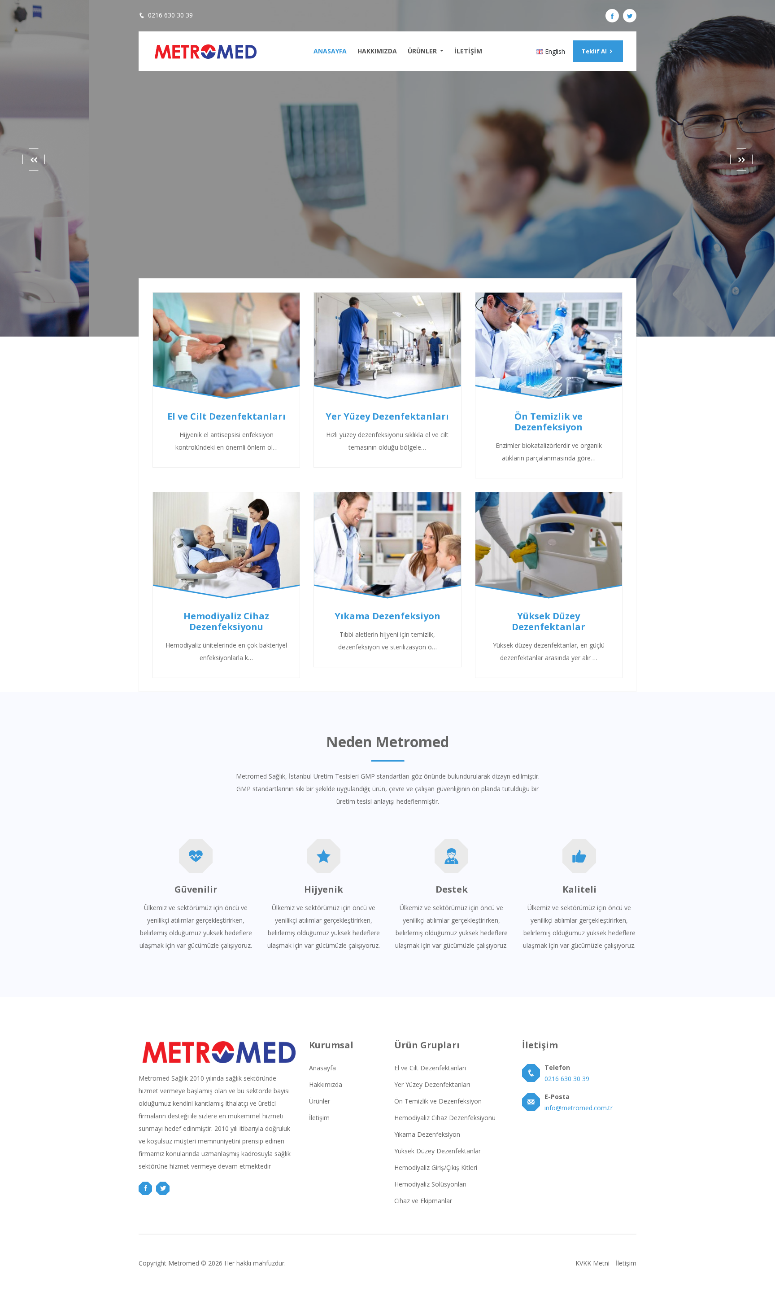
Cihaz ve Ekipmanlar (423, 1200)
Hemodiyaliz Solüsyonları (430, 1184)
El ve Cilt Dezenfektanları (430, 1068)
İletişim (468, 51)
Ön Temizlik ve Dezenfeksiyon (438, 1101)
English (554, 51)
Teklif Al (595, 51)
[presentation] (33, 159)
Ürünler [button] (423, 51)
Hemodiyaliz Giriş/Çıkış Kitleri (435, 1167)
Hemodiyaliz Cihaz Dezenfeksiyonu (445, 1117)
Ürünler (319, 1101)
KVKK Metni (592, 1263)
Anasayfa (330, 51)
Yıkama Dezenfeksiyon (427, 1134)
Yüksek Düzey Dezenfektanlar (437, 1151)
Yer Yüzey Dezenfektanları (432, 1084)
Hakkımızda (377, 51)
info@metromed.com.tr (578, 1108)
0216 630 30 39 (170, 15)
